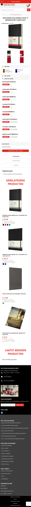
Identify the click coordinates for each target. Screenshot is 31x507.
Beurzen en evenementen (7, 471)
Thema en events (5, 464)
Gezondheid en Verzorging (7, 456)
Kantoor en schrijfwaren (6, 445)
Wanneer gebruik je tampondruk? (8, 436)
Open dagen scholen (5, 473)
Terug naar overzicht (16, 14)
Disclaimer (15, 503)
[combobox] (14, 9)
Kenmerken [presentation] (16, 165)
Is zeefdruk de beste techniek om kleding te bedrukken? (13, 433)
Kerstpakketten (4, 478)
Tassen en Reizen (5, 450)
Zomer (2, 476)
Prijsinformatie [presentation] (16, 156)
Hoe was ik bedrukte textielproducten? (9, 425)
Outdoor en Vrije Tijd (5, 453)
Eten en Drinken (4, 448)
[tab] (16, 156)
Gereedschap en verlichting (7, 461)
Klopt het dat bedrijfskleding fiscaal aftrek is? (11, 422)
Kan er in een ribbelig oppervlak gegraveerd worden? (13, 438)
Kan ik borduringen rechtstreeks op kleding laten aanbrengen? (15, 428)
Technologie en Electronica (7, 458)
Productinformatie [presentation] (16, 160)
